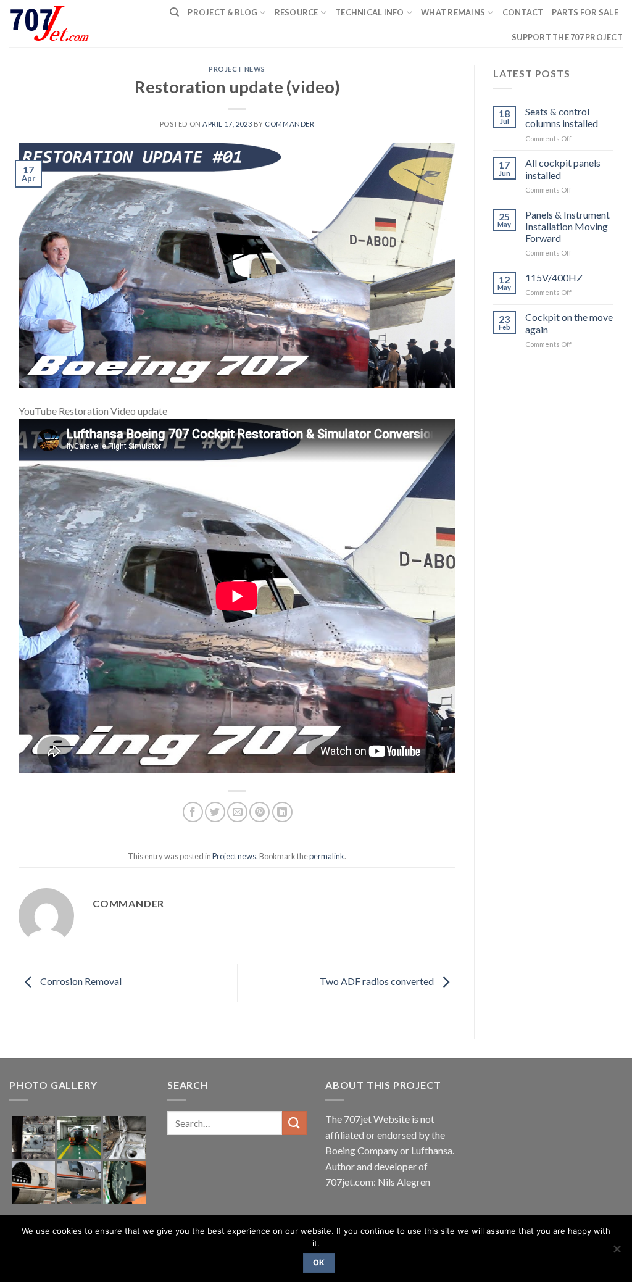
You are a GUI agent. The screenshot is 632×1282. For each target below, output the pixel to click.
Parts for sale (585, 12)
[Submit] (294, 1123)
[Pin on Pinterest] (259, 812)
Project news (237, 69)
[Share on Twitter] (215, 812)
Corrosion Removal (80, 982)
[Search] (174, 12)
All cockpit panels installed (563, 168)
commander (289, 124)
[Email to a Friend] (237, 812)
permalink (326, 856)
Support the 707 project (567, 37)
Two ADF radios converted (378, 982)
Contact (523, 12)
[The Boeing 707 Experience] (54, 24)
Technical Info (369, 12)
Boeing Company (362, 1150)
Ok (319, 1262)
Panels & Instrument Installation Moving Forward (567, 226)
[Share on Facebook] (193, 812)
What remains (453, 12)
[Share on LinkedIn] (282, 812)
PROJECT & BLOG (222, 12)
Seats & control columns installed (561, 117)
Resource (296, 12)
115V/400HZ (554, 277)
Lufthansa (431, 1150)
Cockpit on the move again (569, 323)
